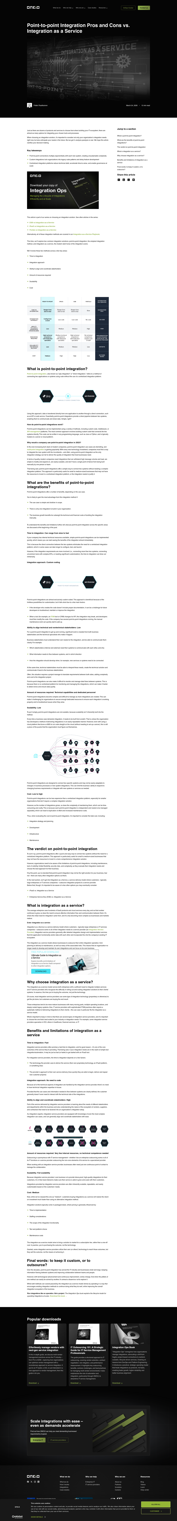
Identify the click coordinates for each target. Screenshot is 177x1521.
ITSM (53, 616)
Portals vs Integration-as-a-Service (43, 230)
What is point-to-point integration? (129, 136)
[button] (68, 8)
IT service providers (58, 1440)
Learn (143, 1487)
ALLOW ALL (155, 1504)
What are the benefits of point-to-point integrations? (130, 141)
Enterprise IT (38, 1440)
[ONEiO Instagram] (35, 1482)
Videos (143, 1484)
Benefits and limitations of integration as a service (132, 161)
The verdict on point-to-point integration (131, 147)
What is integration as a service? (129, 151)
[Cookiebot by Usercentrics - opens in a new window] (17, 1517)
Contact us (144, 8)
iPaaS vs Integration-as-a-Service (42, 226)
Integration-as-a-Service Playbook (86, 234)
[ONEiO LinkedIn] (38, 1482)
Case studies (92, 8)
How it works (64, 1484)
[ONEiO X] (31, 1482)
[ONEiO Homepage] (33, 7)
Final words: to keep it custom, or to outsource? (130, 168)
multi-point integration (35, 449)
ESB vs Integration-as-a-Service (42, 222)
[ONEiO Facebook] (28, 1482)
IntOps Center (128, 8)
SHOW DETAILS (37, 1517)
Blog (142, 1482)
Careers (118, 1490)
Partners (118, 1484)
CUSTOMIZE (154, 1511)
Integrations (64, 1487)
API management (33, 431)
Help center (145, 1490)
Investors (118, 1487)
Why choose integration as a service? (130, 156)
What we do (57, 8)
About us (118, 1482)
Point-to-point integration (37, 374)
